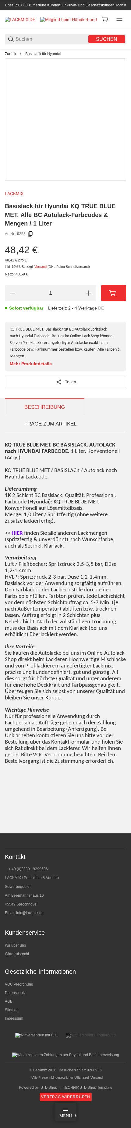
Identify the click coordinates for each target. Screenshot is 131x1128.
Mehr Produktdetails (31, 363)
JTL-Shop (49, 1087)
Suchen (106, 39)
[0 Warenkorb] (105, 19)
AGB (8, 1001)
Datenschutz (15, 993)
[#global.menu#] (119, 19)
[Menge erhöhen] (89, 293)
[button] (121, 831)
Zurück (10, 54)
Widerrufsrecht (17, 954)
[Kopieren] (30, 234)
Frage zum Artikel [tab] (50, 424)
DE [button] (101, 308)
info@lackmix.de (30, 913)
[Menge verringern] (12, 293)
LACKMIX (14, 193)
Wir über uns (15, 945)
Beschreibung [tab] (44, 407)
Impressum (14, 1018)
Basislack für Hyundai (43, 54)
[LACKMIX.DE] (20, 19)
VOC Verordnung (19, 984)
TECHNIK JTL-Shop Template (87, 1087)
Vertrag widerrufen (65, 1097)
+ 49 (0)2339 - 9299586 (28, 869)
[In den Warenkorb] (113, 293)
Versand (41, 266)
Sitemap (12, 1010)
